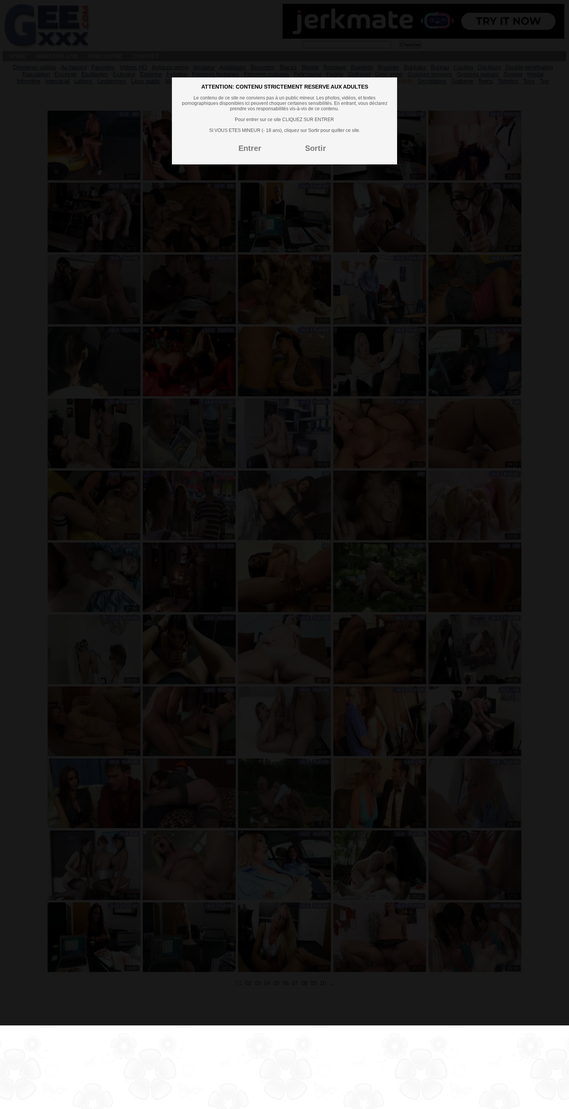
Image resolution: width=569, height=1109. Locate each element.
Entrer (249, 148)
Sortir (315, 148)
